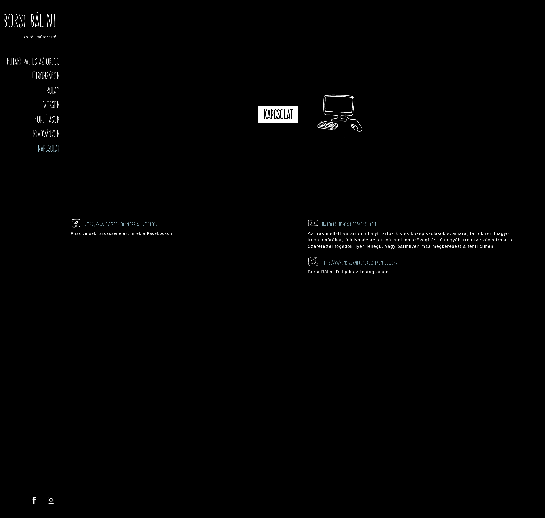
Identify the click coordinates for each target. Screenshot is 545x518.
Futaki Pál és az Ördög (33, 61)
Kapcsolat (48, 148)
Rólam (53, 90)
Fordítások (47, 119)
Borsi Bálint (30, 21)
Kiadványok (46, 134)
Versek (51, 105)
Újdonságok (46, 76)
